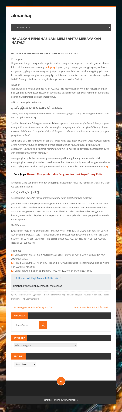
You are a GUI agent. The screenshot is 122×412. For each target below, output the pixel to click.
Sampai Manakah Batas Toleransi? (92, 307)
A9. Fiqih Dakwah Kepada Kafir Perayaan (64, 294)
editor (38, 294)
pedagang (50, 67)
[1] (48, 152)
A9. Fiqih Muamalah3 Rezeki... (43, 278)
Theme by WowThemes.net (66, 399)
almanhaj (21, 15)
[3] (26, 219)
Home (21, 278)
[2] (106, 166)
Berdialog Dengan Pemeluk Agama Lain (32, 307)
